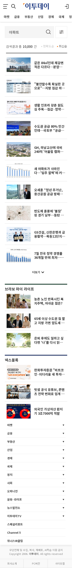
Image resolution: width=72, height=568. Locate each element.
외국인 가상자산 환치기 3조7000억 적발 (48, 411)
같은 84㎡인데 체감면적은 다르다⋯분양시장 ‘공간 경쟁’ (49, 66)
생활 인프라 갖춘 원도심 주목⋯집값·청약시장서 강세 (49, 109)
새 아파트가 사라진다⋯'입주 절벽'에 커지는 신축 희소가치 (49, 172)
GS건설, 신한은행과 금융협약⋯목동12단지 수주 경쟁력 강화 (49, 236)
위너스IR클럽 (15, 541)
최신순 (63, 46)
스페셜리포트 (15, 524)
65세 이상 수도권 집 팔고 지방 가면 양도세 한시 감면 (49, 322)
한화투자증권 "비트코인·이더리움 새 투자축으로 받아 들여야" (49, 374)
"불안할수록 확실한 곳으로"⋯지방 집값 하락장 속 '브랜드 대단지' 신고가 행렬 (49, 90)
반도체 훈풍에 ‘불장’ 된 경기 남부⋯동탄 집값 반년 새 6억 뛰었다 (49, 215)
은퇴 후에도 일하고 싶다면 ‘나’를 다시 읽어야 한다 (49, 342)
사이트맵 (60, 563)
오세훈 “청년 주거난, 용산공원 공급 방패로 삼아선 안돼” (48, 193)
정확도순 (48, 46)
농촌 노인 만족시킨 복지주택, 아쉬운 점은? (49, 301)
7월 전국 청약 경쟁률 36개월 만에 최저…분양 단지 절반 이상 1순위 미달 (49, 259)
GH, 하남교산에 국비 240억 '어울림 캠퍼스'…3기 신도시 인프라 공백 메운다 (48, 153)
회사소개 (12, 563)
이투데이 (34, 554)
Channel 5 (14, 532)
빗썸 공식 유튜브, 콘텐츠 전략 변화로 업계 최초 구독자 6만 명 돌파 (49, 393)
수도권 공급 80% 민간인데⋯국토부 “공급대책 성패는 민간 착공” (49, 130)
